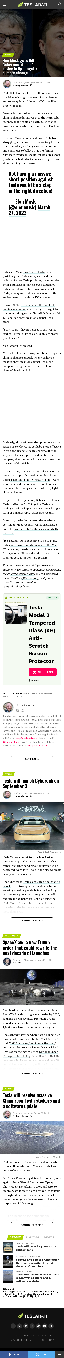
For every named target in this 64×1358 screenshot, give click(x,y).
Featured (9, 697)
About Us (28, 1335)
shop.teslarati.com (38, 745)
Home (15, 1335)
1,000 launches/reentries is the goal (32, 1043)
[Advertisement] (32, 245)
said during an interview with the (33, 545)
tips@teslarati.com (17, 586)
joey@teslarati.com (22, 574)
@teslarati (9, 1289)
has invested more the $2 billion (30, 480)
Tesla (21, 697)
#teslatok (26, 1294)
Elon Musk (46, 693)
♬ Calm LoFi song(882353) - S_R (21, 1296)
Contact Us (45, 1335)
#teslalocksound (42, 1294)
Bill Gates (31, 693)
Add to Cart (45, 672)
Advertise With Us (21, 1340)
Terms (40, 1340)
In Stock (52, 597)
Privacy (53, 1340)
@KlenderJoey (29, 578)
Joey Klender (22, 85)
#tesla (16, 1294)
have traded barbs (34, 272)
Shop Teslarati (19, 597)
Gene (18, 962)
